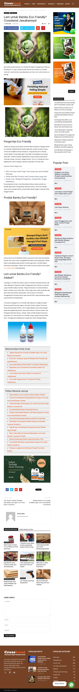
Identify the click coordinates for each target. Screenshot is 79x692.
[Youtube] (14, 672)
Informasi (11, 10)
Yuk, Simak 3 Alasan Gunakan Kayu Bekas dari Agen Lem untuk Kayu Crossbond (14, 502)
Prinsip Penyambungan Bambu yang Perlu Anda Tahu (27, 418)
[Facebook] (5, 672)
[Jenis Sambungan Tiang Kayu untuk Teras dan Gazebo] (27, 556)
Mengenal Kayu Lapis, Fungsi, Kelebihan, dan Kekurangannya (10, 583)
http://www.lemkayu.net (22, 516)
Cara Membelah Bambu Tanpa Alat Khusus (23, 409)
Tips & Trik (56, 663)
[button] (73, 4)
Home (5, 10)
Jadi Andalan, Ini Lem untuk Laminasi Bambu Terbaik (27, 395)
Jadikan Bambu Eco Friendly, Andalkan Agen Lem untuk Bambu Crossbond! (39, 502)
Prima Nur (8, 23)
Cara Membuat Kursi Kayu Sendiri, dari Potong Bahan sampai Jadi (64, 104)
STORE (33, 4)
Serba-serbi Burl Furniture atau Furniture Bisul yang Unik (26, 176)
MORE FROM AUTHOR (26, 529)
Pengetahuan (41, 4)
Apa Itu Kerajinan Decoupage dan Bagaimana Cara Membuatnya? (64, 136)
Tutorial (55, 680)
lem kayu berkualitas (9, 579)
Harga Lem (56, 675)
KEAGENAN (51, 4)
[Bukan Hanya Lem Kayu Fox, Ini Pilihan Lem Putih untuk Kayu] (11, 538)
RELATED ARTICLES (11, 529)
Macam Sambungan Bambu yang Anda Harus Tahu (26, 439)
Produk (27, 4)
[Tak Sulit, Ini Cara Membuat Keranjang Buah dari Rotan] (32, 669)
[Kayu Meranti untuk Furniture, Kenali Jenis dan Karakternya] (11, 556)
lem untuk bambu (9, 268)
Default (55, 669)
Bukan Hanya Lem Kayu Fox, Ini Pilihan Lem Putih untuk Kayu (11, 546)
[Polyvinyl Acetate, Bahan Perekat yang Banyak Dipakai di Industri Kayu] (27, 538)
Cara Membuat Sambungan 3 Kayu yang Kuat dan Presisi (63, 151)
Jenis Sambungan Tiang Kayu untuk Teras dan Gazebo (27, 564)
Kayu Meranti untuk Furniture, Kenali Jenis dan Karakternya (10, 564)
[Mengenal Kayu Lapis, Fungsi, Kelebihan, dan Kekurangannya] (11, 574)
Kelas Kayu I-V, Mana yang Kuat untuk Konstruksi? (42, 564)
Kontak (67, 4)
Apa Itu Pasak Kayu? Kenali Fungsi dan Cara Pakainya (42, 582)
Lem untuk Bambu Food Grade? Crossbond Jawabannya (28, 364)
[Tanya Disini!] (71, 684)
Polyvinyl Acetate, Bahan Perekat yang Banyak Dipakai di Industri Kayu (27, 545)
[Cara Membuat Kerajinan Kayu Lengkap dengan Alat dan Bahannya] (32, 659)
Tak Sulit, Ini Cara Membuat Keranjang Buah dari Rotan (43, 669)
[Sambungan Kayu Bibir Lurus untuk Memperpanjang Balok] (43, 538)
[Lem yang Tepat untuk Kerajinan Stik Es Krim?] (32, 679)
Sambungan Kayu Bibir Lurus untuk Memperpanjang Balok (42, 546)
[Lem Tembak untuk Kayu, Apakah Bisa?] (27, 574)
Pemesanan (60, 4)
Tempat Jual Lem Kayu (60, 672)
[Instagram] (9, 672)
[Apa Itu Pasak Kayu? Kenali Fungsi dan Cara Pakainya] (43, 574)
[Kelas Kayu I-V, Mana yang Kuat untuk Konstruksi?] (43, 556)
